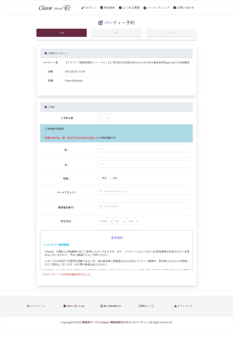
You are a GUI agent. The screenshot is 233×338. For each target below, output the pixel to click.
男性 (104, 178)
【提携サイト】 (146, 306)
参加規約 (109, 7)
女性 (115, 178)
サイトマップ (185, 306)
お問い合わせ (185, 7)
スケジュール (37, 306)
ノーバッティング (157, 7)
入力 (61, 32)
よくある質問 (131, 7)
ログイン (90, 7)
